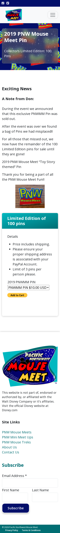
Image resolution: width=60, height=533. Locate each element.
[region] (30, 196)
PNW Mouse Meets (17, 432)
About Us (9, 447)
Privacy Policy (11, 530)
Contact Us (10, 452)
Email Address (14, 475)
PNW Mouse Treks (16, 442)
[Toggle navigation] (53, 15)
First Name (10, 490)
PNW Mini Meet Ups (17, 437)
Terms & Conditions (31, 530)
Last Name (40, 490)
